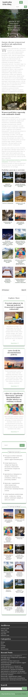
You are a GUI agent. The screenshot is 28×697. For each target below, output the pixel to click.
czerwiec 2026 (5, 632)
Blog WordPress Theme (14, 694)
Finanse (3, 645)
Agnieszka (13, 35)
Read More (14, 343)
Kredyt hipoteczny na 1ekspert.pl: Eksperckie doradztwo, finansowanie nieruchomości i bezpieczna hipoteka (12, 466)
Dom (2, 644)
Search (25, 7)
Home (9, 9)
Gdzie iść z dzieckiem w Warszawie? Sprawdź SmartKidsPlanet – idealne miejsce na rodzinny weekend (14, 397)
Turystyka (17, 9)
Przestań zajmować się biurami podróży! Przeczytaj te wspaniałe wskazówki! (14, 306)
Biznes (3, 642)
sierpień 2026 (5, 628)
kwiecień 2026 (5, 635)
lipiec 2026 (4, 630)
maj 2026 (3, 633)
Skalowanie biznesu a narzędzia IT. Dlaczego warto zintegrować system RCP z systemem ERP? (13, 657)
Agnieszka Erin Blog (7, 3)
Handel (3, 647)
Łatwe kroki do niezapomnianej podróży (14, 352)
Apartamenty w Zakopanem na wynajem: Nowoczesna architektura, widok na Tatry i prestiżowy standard (14, 672)
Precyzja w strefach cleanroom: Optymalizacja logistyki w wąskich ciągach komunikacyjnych (14, 457)
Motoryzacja (4, 649)
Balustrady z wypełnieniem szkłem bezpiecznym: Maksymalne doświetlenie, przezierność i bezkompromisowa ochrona (14, 487)
